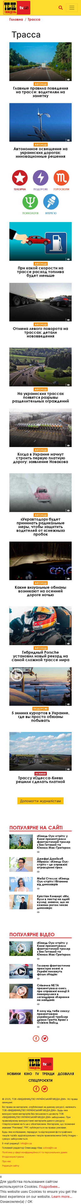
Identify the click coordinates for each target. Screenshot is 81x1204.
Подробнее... (49, 1186)
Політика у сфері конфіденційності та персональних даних (34, 1152)
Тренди (48, 1074)
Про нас (6, 1161)
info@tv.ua (26, 1143)
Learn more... (62, 1196)
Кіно (28, 1074)
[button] (61, 7)
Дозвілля (66, 1074)
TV (37, 1074)
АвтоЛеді (41, 84)
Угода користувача (13, 1156)
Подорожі (40, 708)
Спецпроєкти (40, 1080)
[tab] (36, 1038)
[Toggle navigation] (72, 8)
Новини (41, 773)
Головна (16, 19)
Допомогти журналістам (40, 801)
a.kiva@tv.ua (50, 1147)
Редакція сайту (10, 1165)
